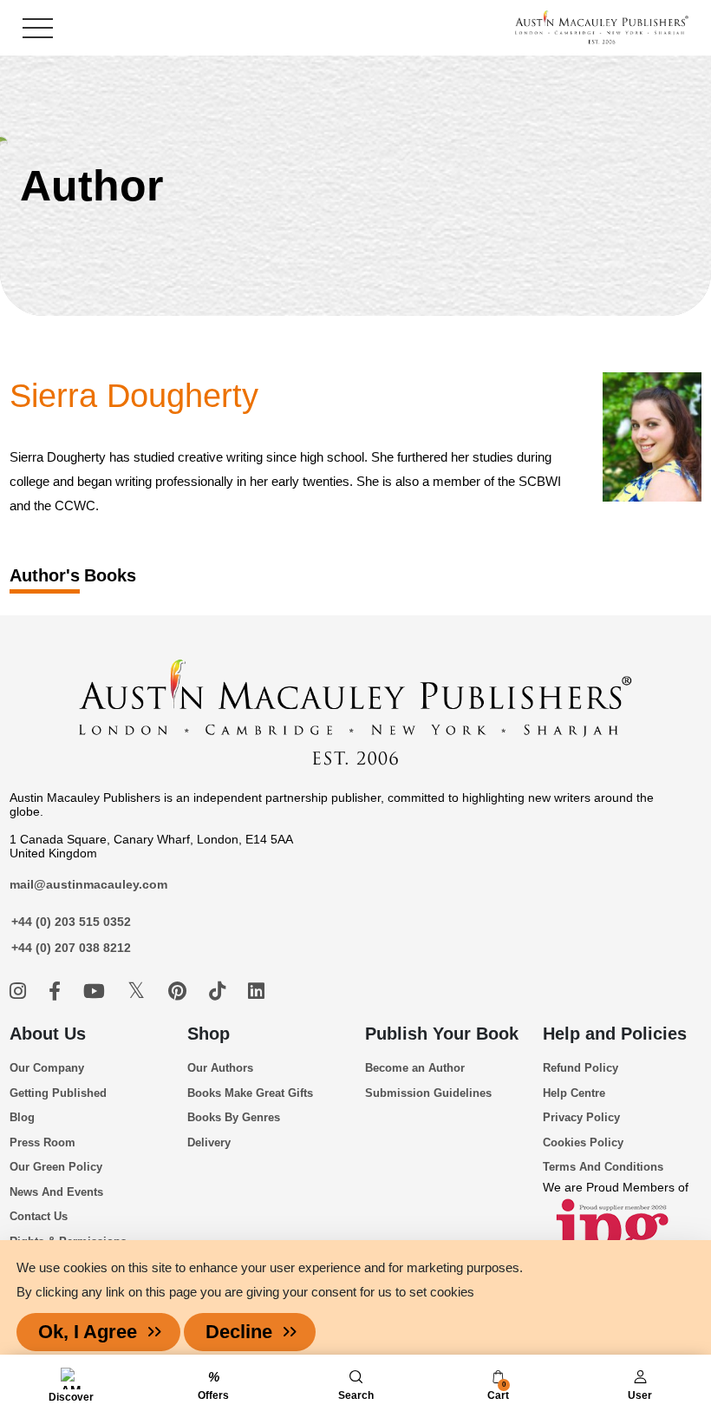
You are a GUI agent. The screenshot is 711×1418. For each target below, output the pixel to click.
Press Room (42, 1142)
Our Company (47, 1067)
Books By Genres (233, 1117)
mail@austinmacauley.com (88, 884)
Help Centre (574, 1093)
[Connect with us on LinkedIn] (256, 991)
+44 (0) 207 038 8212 (71, 948)
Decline (238, 1332)
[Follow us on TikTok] (220, 991)
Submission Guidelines (428, 1093)
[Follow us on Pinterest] (180, 991)
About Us (48, 1033)
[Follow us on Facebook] (57, 991)
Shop (208, 1033)
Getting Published (58, 1093)
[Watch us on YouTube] (96, 991)
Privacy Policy (581, 1117)
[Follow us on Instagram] (20, 991)
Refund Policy (580, 1067)
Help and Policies (615, 1033)
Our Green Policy (56, 1166)
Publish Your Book (442, 1033)
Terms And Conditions (603, 1166)
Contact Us (39, 1216)
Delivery (209, 1142)
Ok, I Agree (87, 1332)
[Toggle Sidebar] (38, 28)
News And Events (56, 1191)
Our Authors (220, 1067)
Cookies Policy (583, 1142)
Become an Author (415, 1067)
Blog (22, 1117)
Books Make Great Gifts (250, 1093)
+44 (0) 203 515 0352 (71, 922)
